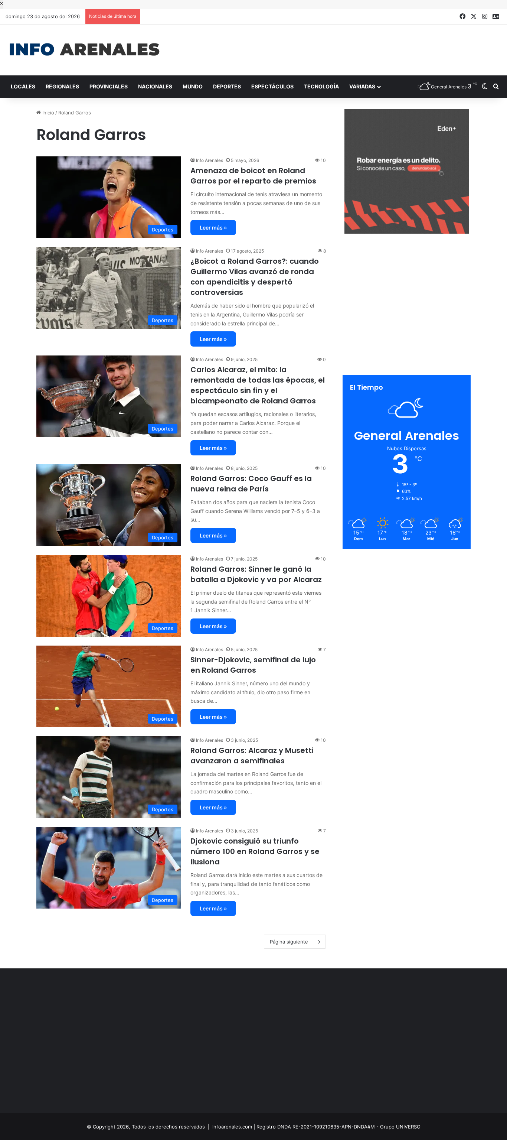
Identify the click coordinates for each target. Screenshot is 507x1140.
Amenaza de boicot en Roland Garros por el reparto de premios (253, 175)
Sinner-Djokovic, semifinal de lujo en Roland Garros (253, 665)
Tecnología (321, 86)
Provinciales (108, 86)
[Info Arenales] (84, 50)
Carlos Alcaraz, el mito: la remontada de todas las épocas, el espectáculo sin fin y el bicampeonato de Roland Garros (257, 385)
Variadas (362, 86)
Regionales (62, 86)
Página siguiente (289, 942)
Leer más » (213, 227)
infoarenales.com (232, 1127)
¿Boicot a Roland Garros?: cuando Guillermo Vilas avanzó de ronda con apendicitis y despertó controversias (254, 277)
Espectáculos (272, 86)
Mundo (193, 86)
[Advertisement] (338, 48)
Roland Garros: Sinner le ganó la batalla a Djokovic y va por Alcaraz (256, 574)
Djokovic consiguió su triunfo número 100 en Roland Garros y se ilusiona (255, 851)
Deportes (227, 86)
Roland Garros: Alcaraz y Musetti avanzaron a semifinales (252, 755)
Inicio (47, 113)
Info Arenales (209, 160)
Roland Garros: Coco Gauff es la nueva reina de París (251, 483)
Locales (23, 86)
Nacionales (155, 86)
